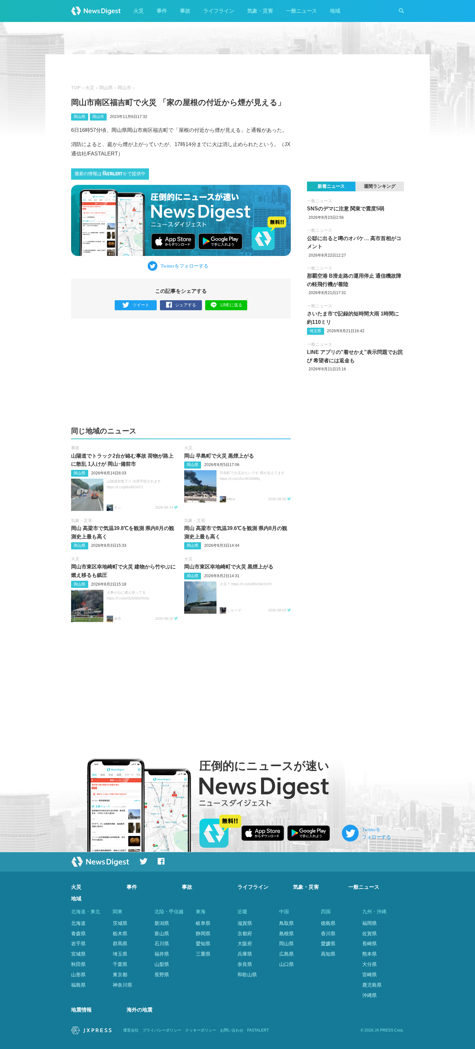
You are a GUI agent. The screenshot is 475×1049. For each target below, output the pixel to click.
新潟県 (161, 923)
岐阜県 (203, 923)
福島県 (78, 985)
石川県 (161, 943)
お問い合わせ (231, 1030)
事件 (162, 11)
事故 (185, 11)
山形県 (78, 974)
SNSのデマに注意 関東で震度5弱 (345, 208)
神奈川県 (122, 985)
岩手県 (78, 943)
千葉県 (120, 964)
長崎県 (369, 943)
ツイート (140, 304)
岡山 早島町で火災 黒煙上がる (219, 456)
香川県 (328, 933)
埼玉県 (315, 331)
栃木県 (120, 933)
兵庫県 (245, 954)
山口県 (286, 964)
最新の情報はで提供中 (110, 173)
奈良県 (245, 964)
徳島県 (328, 923)
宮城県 (78, 954)
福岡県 (369, 923)
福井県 (161, 954)
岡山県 (106, 87)
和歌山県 (247, 974)
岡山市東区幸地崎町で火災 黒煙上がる (228, 566)
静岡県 (203, 933)
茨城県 (120, 923)
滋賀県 (245, 923)
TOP (75, 87)
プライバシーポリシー (161, 1030)
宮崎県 (369, 974)
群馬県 (120, 943)
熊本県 (369, 954)
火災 (138, 11)
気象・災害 (260, 11)
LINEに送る (231, 304)
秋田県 (78, 964)
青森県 (78, 933)
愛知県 (203, 943)
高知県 (328, 954)
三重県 (203, 954)
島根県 (286, 933)
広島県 (286, 954)
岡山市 (124, 87)
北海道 (78, 923)
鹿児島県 (372, 985)
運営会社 (131, 1030)
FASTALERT (258, 1030)
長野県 (161, 974)
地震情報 (81, 1009)
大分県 (369, 964)
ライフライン (218, 11)
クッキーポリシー (200, 1030)
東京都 (120, 974)
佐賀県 (369, 933)
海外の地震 (140, 1009)
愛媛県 (328, 943)
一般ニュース (301, 11)
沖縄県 (369, 995)
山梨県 (161, 964)
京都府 (245, 933)
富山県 (161, 933)
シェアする (185, 304)
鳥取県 (286, 923)
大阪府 (245, 943)
